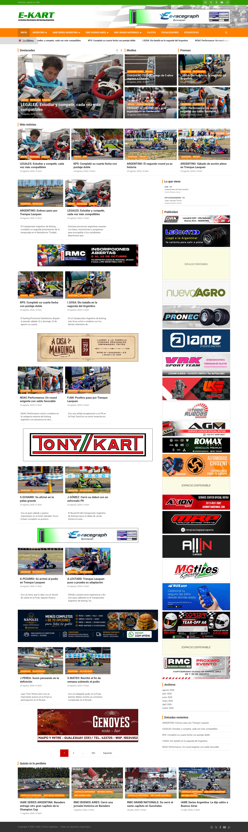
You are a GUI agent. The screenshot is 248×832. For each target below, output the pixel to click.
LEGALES (45, 157)
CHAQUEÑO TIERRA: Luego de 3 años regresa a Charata (150, 77)
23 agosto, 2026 (134, 171)
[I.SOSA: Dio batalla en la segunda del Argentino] (88, 285)
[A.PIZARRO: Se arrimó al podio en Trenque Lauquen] (40, 561)
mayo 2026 (167, 701)
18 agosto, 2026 (134, 115)
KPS (85, 157)
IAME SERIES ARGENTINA (65, 32)
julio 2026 (167, 693)
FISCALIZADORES (170, 32)
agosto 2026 (168, 690)
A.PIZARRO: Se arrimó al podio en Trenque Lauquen (39, 580)
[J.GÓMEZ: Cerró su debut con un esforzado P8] (88, 480)
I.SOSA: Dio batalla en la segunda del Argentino (115, 40)
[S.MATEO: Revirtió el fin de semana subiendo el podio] (88, 660)
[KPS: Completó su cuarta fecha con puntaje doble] (40, 285)
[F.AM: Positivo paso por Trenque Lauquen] (88, 380)
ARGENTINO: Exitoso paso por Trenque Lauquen (64, 109)
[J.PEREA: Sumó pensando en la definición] (40, 660)
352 (93, 753)
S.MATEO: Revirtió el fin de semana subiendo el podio (84, 679)
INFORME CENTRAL (105, 792)
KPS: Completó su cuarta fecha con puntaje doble (62, 40)
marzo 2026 (168, 708)
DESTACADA (38, 105)
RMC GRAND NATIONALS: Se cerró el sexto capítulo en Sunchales (150, 804)
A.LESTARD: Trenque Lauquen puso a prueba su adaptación (85, 580)
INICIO (24, 32)
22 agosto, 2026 (187, 171)
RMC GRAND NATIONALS (126, 32)
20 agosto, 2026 (134, 82)
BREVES (24, 157)
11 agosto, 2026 (27, 813)
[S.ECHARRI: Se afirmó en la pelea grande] (40, 480)
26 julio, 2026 (133, 810)
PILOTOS (151, 32)
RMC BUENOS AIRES (96, 32)
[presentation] (117, 50)
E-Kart (39, 114)
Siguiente (107, 753)
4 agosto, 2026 (80, 810)
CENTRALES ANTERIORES (31, 795)
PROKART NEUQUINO (145, 104)
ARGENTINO (38, 32)
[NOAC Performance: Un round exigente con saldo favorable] (40, 380)
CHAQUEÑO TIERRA (135, 72)
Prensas (185, 50)
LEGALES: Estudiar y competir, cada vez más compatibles (42, 165)
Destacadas (27, 50)
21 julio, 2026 (187, 810)
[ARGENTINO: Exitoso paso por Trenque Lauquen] (40, 193)
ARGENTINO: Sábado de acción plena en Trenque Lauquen (203, 165)
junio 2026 (167, 697)
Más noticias (28, 124)
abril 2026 (167, 704)
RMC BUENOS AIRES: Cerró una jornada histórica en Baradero (93, 804)
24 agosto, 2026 (187, 82)
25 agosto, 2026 (28, 114)
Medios (131, 50)
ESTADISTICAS (191, 32)
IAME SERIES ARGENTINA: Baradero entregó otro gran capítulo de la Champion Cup (42, 806)
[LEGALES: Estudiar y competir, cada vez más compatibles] (88, 193)
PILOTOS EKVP (199, 72)
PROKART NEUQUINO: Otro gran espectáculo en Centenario (146, 109)
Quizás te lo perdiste (33, 763)
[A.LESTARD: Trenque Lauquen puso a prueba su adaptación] (88, 561)
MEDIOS (149, 72)
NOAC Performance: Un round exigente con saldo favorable (174, 40)
